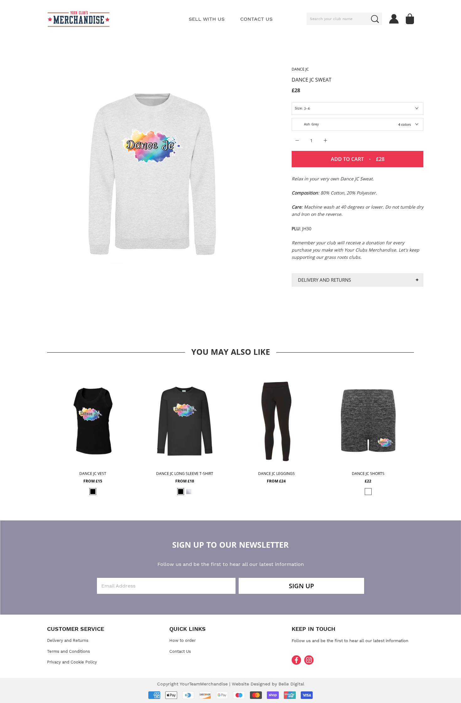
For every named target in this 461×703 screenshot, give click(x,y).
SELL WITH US (207, 19)
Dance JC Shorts (368, 473)
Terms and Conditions (68, 651)
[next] (423, 430)
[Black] (92, 491)
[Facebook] (296, 660)
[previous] (38, 430)
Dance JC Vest (92, 473)
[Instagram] (309, 660)
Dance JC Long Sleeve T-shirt (184, 473)
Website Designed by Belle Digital (268, 683)
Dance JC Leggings (276, 473)
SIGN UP (301, 586)
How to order (182, 640)
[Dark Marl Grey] (368, 491)
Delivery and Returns (324, 280)
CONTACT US (256, 19)
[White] (188, 491)
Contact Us (180, 651)
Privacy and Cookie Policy (72, 662)
